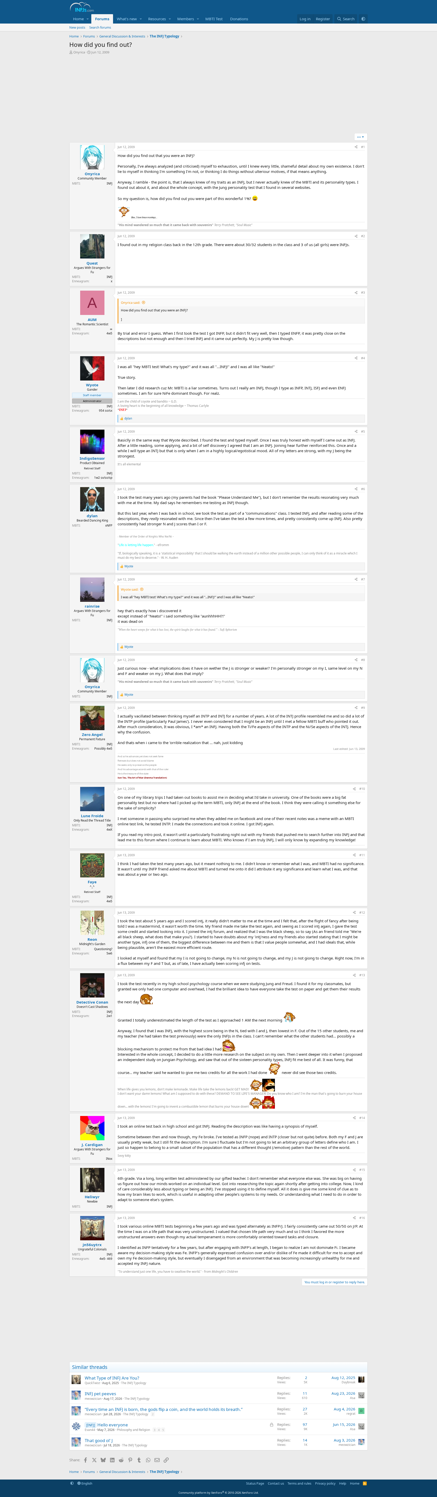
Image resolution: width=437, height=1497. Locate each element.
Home (78, 18)
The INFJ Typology (133, 1383)
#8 (363, 660)
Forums (102, 18)
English (86, 1483)
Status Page (255, 1483)
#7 (363, 579)
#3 (363, 292)
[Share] (356, 147)
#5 (363, 431)
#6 (363, 489)
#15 (362, 1170)
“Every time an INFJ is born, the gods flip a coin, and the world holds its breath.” (164, 1409)
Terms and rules (299, 1483)
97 (305, 1424)
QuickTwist (92, 1383)
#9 (363, 708)
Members (185, 18)
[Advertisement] (218, 95)
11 (305, 1393)
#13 (362, 975)
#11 (362, 855)
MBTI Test (214, 18)
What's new (127, 18)
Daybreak (348, 1382)
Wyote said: (129, 589)
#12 (362, 912)
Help (342, 1483)
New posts (77, 27)
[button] (87, 19)
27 (305, 1408)
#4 (363, 358)
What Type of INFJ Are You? (112, 1378)
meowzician (93, 1398)
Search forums (100, 27)
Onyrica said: (130, 302)
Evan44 (90, 1430)
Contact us (276, 1483)
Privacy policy (325, 1483)
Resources (157, 18)
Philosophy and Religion (133, 1430)
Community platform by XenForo (219, 1492)
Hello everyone (112, 1425)
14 (305, 1440)
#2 (363, 236)
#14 (362, 1118)
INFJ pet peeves (100, 1393)
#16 (362, 1218)
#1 (363, 147)
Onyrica (79, 52)
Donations (239, 18)
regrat (350, 1413)
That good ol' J (99, 1440)
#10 (362, 789)
